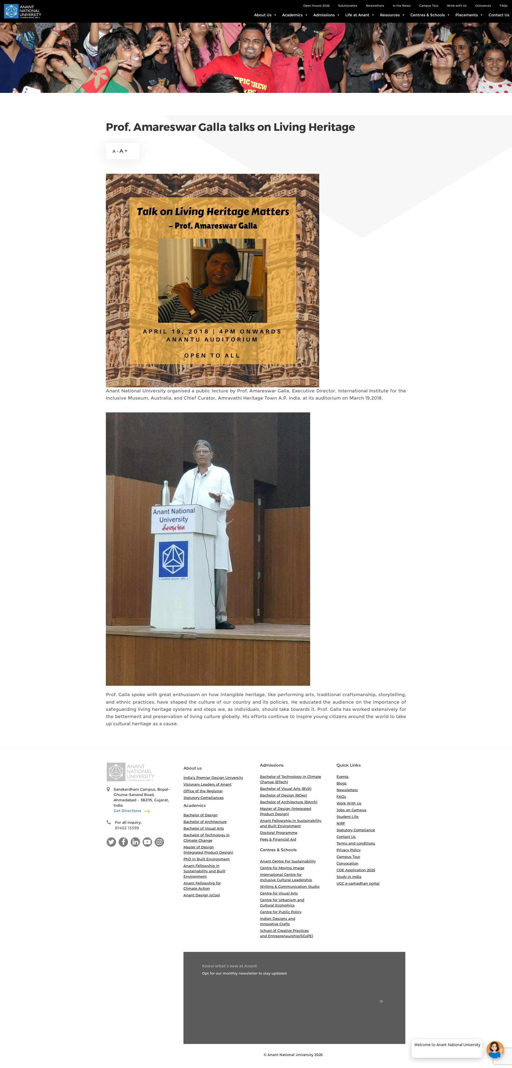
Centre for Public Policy (280, 912)
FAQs (504, 5)
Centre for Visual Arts (279, 893)
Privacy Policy (349, 850)
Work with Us (457, 5)
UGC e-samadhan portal (358, 883)
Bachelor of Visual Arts (203, 828)
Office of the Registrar (203, 791)
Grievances (483, 5)
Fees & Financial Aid (278, 839)
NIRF (341, 823)
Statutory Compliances (203, 797)
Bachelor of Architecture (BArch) (288, 802)
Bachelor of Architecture (205, 821)
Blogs (342, 783)
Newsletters (375, 5)
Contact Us (499, 15)
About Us (262, 15)
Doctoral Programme (278, 832)
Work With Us (349, 803)
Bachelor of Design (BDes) (283, 795)
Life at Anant (357, 15)
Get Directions (128, 810)
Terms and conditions (356, 843)
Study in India (349, 876)
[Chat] (495, 1049)
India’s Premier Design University (213, 777)
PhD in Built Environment (206, 859)
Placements (466, 15)
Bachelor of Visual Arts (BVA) (285, 788)
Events (343, 776)
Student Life (347, 816)
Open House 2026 (316, 5)
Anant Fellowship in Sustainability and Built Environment (204, 871)
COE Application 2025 (356, 870)
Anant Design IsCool (201, 895)
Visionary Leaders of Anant (207, 784)
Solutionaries (347, 5)
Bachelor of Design (200, 815)
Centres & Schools (427, 15)
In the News (402, 5)
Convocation (347, 863)
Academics (292, 15)
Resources (390, 15)
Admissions (324, 15)
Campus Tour (428, 5)
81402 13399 (127, 827)
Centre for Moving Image (282, 868)
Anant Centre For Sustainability (288, 861)
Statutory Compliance (356, 830)
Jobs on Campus (351, 810)
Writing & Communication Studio (289, 886)
